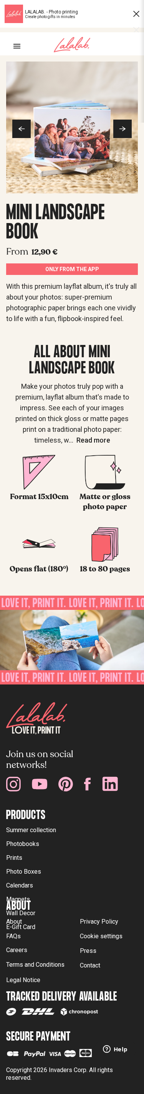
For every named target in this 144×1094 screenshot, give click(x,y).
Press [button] (88, 950)
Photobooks (22, 844)
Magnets (18, 899)
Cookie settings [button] (101, 936)
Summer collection (31, 830)
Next (122, 129)
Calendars (19, 885)
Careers (16, 950)
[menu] (17, 46)
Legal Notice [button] (23, 980)
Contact (90, 965)
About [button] (14, 921)
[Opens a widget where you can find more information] (115, 1049)
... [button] (89, 440)
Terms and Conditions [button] (35, 964)
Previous (21, 129)
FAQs (13, 936)
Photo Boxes (23, 871)
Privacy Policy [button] (99, 921)
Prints (14, 857)
